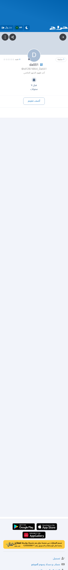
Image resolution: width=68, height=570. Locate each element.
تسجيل (56, 558)
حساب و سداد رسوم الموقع (45, 564)
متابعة (61, 59)
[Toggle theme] (27, 27)
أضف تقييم (34, 101)
